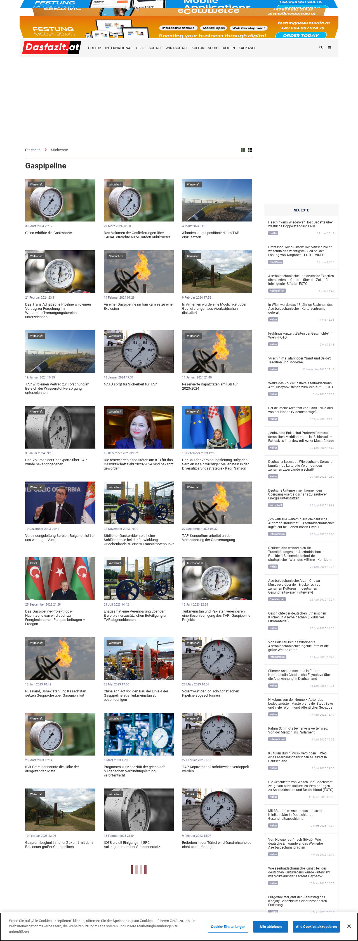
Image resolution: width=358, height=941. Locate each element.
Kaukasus (193, 256)
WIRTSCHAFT (177, 48)
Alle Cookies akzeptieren (316, 927)
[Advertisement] (179, 99)
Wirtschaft (36, 184)
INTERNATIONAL (118, 48)
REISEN (229, 48)
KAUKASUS (247, 48)
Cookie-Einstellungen (228, 927)
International (194, 562)
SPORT (213, 48)
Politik (33, 562)
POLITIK (95, 48)
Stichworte (59, 150)
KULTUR (198, 48)
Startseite (33, 150)
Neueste (301, 210)
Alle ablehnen (271, 927)
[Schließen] (349, 926)
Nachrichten (116, 256)
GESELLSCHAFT (149, 48)
